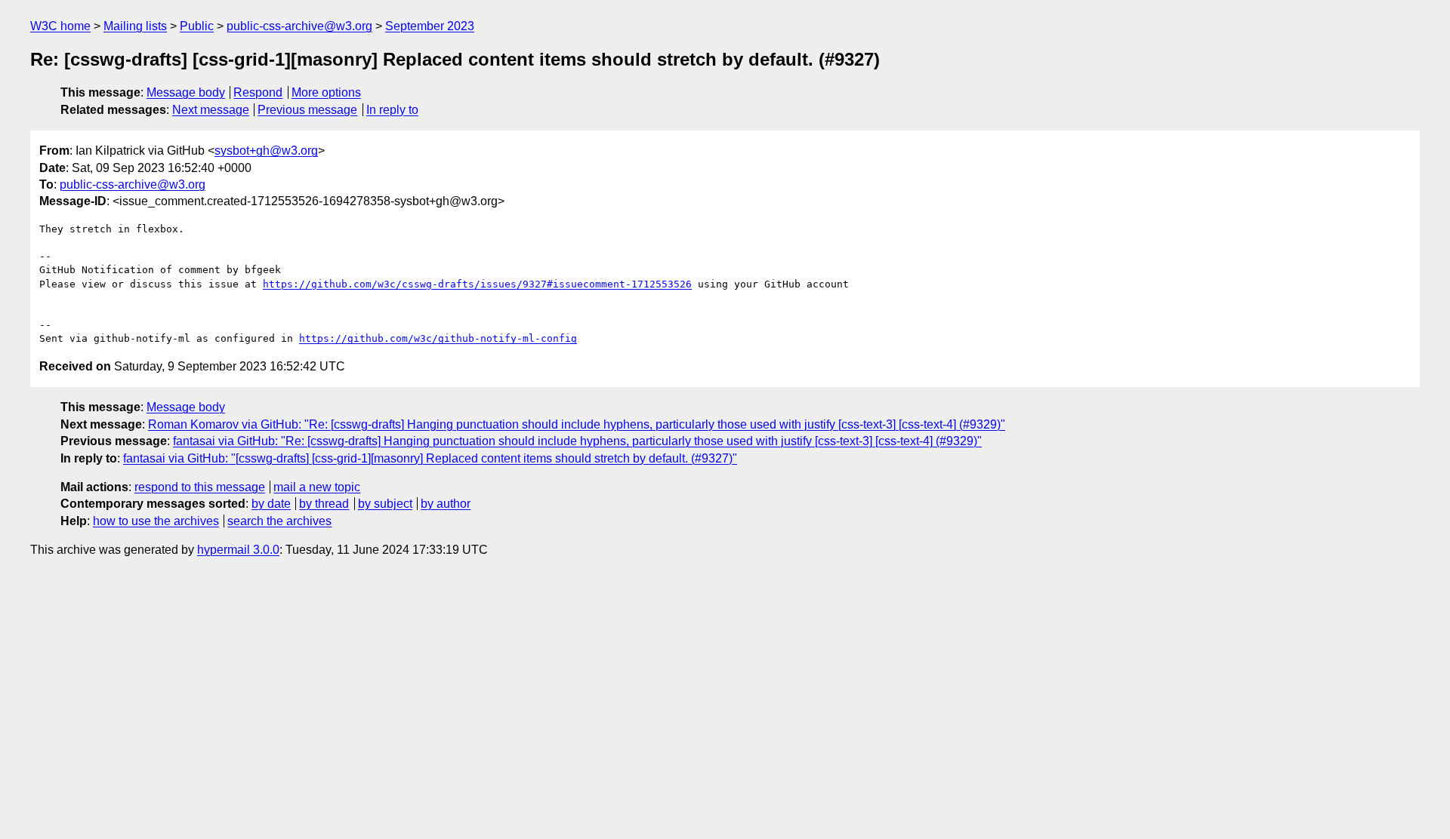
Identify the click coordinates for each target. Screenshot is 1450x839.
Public (197, 26)
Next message (210, 109)
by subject (385, 503)
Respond (257, 92)
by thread (324, 503)
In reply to (392, 109)
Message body (186, 92)
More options (326, 92)
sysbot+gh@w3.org (266, 150)
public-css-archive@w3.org (299, 26)
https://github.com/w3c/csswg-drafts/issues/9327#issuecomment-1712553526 (477, 284)
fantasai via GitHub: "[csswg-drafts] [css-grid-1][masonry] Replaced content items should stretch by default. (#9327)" (430, 458)
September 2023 (429, 26)
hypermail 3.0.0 (238, 549)
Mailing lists (135, 26)
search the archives (279, 521)
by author (445, 503)
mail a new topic (316, 487)
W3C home (60, 26)
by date (271, 503)
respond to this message (199, 487)
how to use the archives (156, 521)
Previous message (307, 109)
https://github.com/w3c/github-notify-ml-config (438, 338)
